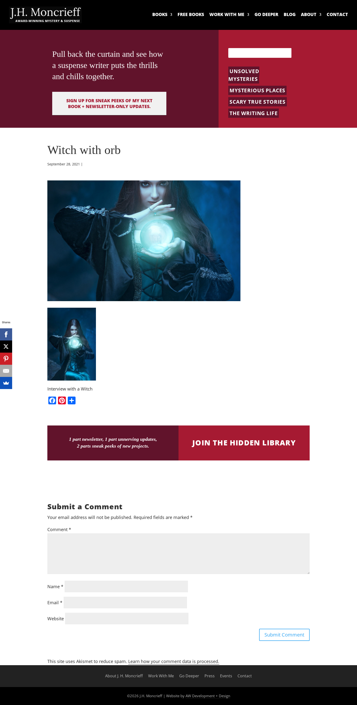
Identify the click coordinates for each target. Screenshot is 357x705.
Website (55, 618)
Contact (337, 14)
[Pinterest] (6, 359)
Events (226, 676)
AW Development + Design (208, 695)
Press (209, 676)
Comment (59, 529)
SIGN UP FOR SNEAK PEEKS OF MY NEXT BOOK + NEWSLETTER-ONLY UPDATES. (109, 103)
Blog (290, 14)
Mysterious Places (257, 90)
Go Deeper (266, 14)
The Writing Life (254, 113)
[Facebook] (6, 334)
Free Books (191, 14)
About (308, 14)
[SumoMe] (6, 383)
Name (55, 586)
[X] (6, 346)
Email (54, 602)
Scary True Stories (258, 101)
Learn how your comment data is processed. (173, 661)
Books (159, 14)
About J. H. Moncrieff (124, 676)
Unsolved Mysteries (243, 75)
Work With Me (226, 14)
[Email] (6, 371)
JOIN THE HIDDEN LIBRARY (244, 443)
